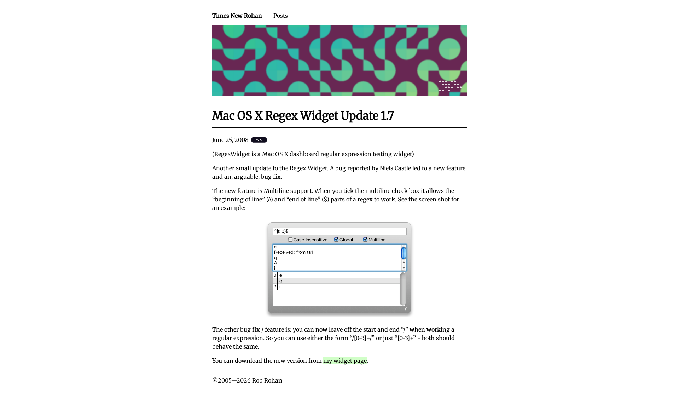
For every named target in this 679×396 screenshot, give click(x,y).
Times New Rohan (237, 15)
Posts (280, 15)
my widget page (345, 360)
